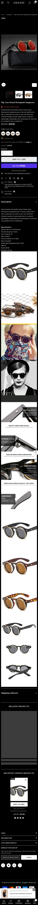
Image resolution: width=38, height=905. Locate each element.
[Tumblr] (14, 178)
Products (9, 14)
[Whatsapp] (26, 178)
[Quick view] (25, 779)
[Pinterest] (10, 178)
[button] (1, 94)
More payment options (19, 170)
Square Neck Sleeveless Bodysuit (21, 893)
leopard (20, 818)
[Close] (34, 889)
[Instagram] (9, 865)
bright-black (15, 818)
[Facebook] (2, 178)
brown (23, 818)
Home (2, 14)
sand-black (18, 818)
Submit (29, 857)
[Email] (22, 178)
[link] (19, 760)
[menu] (2, 2)
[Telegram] (18, 178)
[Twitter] (6, 178)
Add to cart (18, 159)
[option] (19, 52)
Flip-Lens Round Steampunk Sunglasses (19, 810)
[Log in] (29, 2)
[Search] (8, 2)
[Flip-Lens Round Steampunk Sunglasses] (19, 789)
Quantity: (4, 149)
